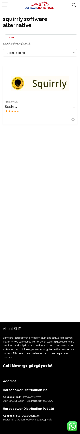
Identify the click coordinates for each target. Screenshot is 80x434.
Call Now (12, 366)
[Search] (74, 5)
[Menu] (4, 5)
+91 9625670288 (37, 366)
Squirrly (11, 106)
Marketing (11, 102)
